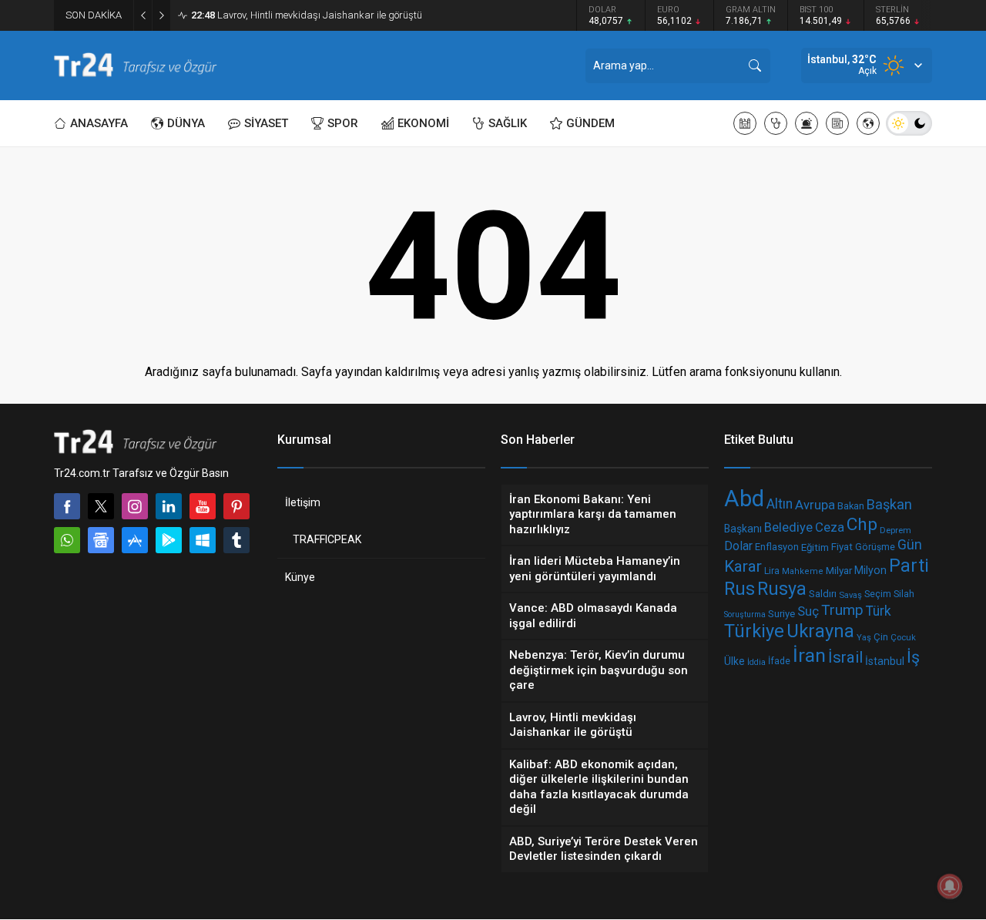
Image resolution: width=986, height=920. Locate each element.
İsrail (845, 658)
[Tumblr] (236, 540)
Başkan (889, 504)
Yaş (864, 637)
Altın (779, 504)
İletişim (302, 502)
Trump (842, 610)
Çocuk (903, 637)
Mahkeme (802, 571)
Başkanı (743, 529)
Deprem (895, 530)
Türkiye (754, 632)
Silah (904, 593)
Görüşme (875, 547)
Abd (744, 498)
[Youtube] (202, 506)
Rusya (782, 588)
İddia (756, 662)
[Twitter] (101, 506)
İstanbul (884, 661)
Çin (881, 637)
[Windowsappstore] (202, 540)
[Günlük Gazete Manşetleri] (837, 123)
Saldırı (823, 593)
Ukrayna (820, 631)
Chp (862, 524)
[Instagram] (135, 506)
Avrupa (815, 505)
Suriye (781, 613)
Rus (739, 588)
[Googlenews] (101, 540)
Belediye (788, 527)
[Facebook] (67, 506)
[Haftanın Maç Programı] (868, 123)
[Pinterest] (236, 506)
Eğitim (815, 546)
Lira (772, 570)
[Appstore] (135, 540)
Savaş (850, 594)
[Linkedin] (169, 506)
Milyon (870, 570)
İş (913, 656)
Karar (743, 566)
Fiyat (842, 546)
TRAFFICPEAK (327, 539)
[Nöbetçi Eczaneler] (775, 123)
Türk (878, 611)
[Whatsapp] (67, 540)
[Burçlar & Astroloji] (806, 123)
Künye (300, 577)
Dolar (738, 546)
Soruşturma (745, 614)
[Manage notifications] (949, 886)
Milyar (839, 570)
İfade (779, 661)
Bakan (850, 506)
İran (809, 655)
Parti (909, 565)
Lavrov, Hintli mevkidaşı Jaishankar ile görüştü (306, 15)
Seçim (877, 593)
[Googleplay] (169, 540)
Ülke (734, 661)
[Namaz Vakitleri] (744, 123)
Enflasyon (777, 546)
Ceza (829, 527)
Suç (808, 610)
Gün (909, 544)
